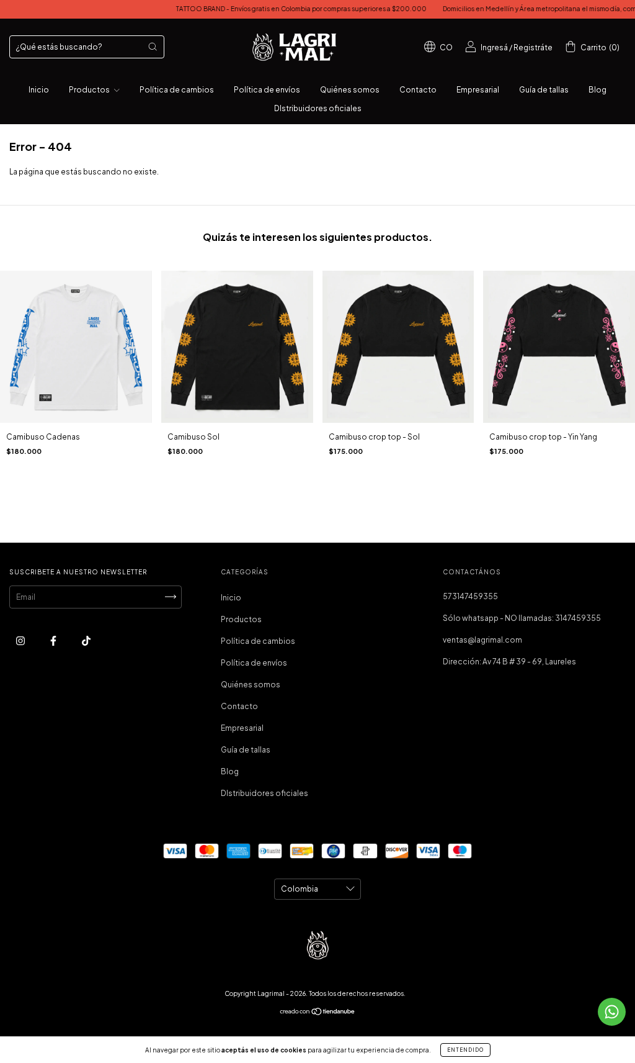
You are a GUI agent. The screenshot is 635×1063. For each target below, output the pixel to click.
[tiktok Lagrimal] (86, 640)
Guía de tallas (544, 89)
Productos (90, 89)
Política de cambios (177, 89)
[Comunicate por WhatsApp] (612, 1012)
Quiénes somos (350, 89)
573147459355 (470, 596)
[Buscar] (152, 46)
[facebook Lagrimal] (54, 640)
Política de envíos (267, 89)
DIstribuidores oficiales (318, 108)
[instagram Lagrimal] (21, 640)
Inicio (39, 89)
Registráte (533, 47)
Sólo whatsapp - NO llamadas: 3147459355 (522, 618)
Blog (597, 89)
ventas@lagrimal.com (482, 640)
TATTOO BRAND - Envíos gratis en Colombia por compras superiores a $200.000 (274, 8)
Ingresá (494, 47)
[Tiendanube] (318, 1013)
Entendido (465, 1050)
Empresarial (477, 89)
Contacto (418, 89)
